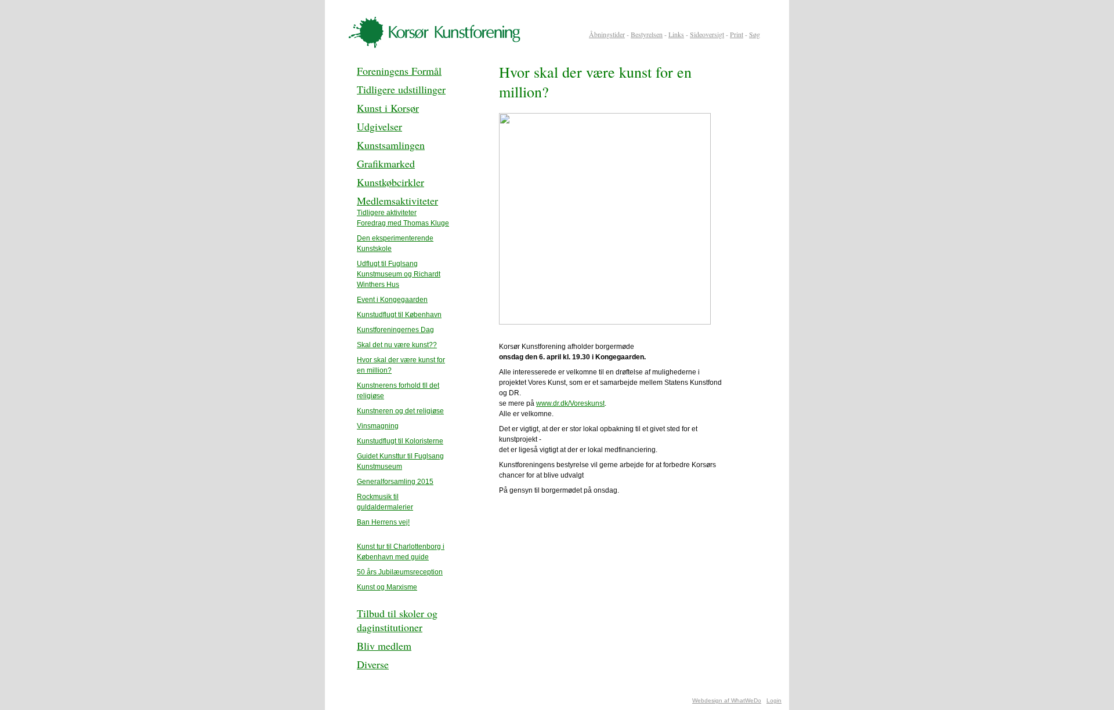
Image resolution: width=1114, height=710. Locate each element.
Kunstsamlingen (391, 145)
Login (774, 700)
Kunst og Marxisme (387, 587)
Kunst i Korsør (388, 108)
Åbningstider (607, 34)
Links (676, 34)
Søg (754, 34)
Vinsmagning (378, 426)
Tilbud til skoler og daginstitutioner (397, 620)
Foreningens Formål (399, 71)
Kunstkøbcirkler (390, 182)
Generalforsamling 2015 (395, 482)
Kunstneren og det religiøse (400, 411)
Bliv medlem (384, 646)
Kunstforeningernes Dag (395, 330)
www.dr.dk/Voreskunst (570, 403)
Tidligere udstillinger (401, 89)
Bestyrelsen (647, 34)
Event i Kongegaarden (392, 300)
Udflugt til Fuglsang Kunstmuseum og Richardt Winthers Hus (398, 274)
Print (736, 34)
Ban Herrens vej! (383, 522)
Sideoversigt (707, 34)
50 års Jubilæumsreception (400, 572)
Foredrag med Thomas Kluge (403, 223)
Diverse (373, 664)
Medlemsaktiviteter (397, 200)
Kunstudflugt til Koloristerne (400, 441)
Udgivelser (379, 126)
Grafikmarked (386, 163)
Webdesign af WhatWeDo (726, 700)
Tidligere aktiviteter (387, 213)
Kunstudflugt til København (399, 315)
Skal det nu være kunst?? (397, 345)
